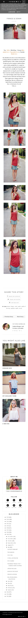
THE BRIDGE (10, 552)
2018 (7, 528)
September (11, 543)
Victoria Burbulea (19, 324)
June (9, 581)
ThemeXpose (10, 612)
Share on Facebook (14, 296)
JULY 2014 (10, 555)
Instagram (20, 502)
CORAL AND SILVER (12, 558)
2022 (7, 523)
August (9, 545)
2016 (7, 532)
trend (20, 308)
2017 (7, 530)
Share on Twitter (15, 299)
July (9, 547)
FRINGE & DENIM (12, 574)
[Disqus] (14, 450)
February (10, 587)
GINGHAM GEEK (7, 368)
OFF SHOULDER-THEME (9, 396)
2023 (7, 521)
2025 (7, 517)
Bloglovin (14, 507)
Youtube (20, 507)
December (10, 536)
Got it (18, 12)
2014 (7, 592)
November (10, 538)
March (9, 585)
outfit (19, 306)
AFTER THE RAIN (11, 568)
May (9, 583)
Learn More (11, 12)
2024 (7, 519)
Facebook (8, 502)
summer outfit (14, 308)
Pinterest (8, 507)
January (10, 590)
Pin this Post (15, 302)
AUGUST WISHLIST (12, 549)
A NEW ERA (6, 423)
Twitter (14, 502)
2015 (7, 534)
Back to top (21, 616)
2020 (7, 525)
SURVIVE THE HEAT (12, 571)
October (10, 540)
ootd (16, 306)
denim (8, 306)
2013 (7, 594)
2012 (7, 596)
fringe (12, 306)
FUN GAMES (10, 561)
